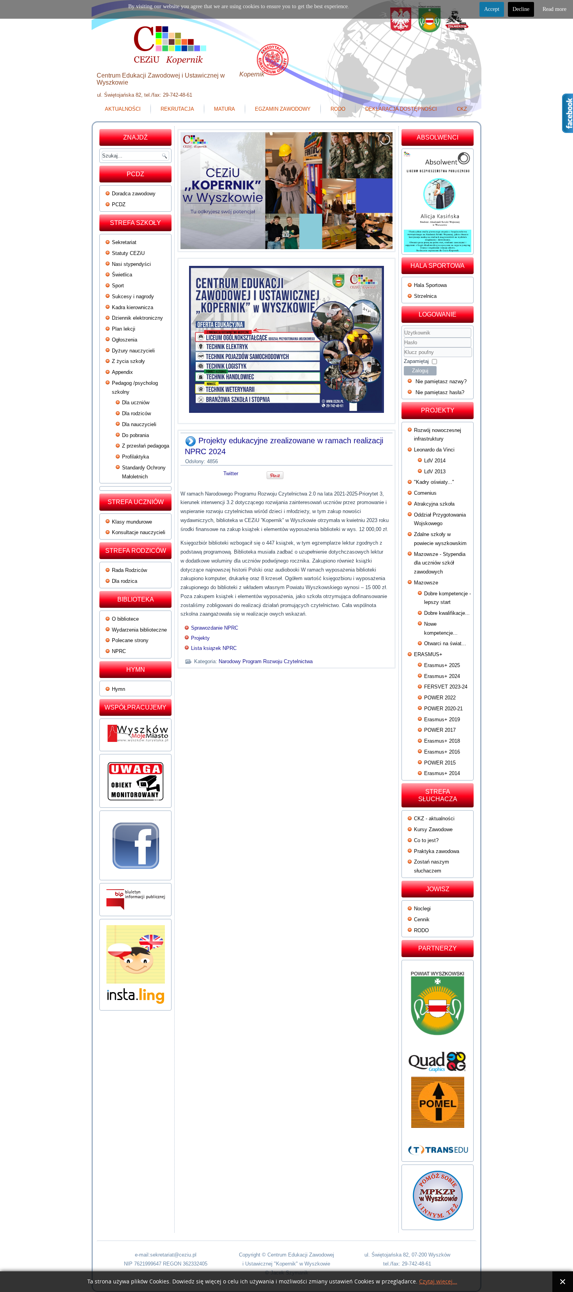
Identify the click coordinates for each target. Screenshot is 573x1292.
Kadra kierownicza (132, 307)
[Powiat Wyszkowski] (437, 1006)
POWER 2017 (440, 730)
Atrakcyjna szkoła (434, 504)
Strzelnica (425, 296)
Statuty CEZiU (128, 253)
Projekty (200, 638)
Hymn (118, 689)
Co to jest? (426, 840)
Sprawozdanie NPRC (214, 628)
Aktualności (123, 109)
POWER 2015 (440, 763)
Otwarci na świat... (445, 643)
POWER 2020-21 (443, 708)
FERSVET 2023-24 (445, 687)
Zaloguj (420, 370)
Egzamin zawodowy (283, 109)
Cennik (422, 919)
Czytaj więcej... (438, 1281)
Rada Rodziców (129, 570)
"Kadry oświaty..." (434, 482)
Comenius (425, 493)
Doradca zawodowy (134, 193)
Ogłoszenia (124, 340)
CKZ (462, 109)
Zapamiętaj (416, 361)
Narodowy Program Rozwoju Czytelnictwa (266, 661)
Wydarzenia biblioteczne (139, 630)
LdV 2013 (435, 471)
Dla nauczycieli (139, 424)
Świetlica (122, 275)
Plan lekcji (123, 329)
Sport (118, 285)
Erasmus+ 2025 (442, 665)
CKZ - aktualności (434, 818)
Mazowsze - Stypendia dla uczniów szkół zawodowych (439, 563)
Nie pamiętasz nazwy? (441, 381)
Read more (554, 9)
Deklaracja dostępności (401, 109)
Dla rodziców (136, 413)
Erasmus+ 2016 (442, 752)
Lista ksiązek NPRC (214, 648)
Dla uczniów (135, 402)
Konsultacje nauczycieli (138, 532)
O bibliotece (125, 619)
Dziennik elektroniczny (137, 318)
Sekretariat (124, 242)
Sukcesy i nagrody (133, 296)
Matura (224, 109)
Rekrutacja (177, 109)
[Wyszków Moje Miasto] (138, 744)
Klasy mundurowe (132, 522)
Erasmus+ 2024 (442, 676)
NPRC (119, 651)
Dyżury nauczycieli (133, 351)
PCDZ (119, 204)
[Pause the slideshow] (369, 190)
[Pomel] (437, 1102)
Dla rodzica (124, 581)
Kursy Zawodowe (433, 829)
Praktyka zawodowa (436, 851)
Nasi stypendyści (131, 264)
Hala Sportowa (430, 285)
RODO (338, 109)
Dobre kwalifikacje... (447, 613)
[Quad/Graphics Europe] (437, 1062)
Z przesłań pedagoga (145, 446)
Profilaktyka (135, 457)
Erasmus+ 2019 (442, 719)
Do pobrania (135, 435)
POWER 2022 (440, 698)
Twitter (230, 473)
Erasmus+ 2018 (442, 741)
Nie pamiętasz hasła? (440, 392)
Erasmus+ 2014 (442, 773)
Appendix (122, 372)
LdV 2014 (435, 461)
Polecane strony (130, 640)
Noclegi (422, 908)
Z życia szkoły (128, 361)
